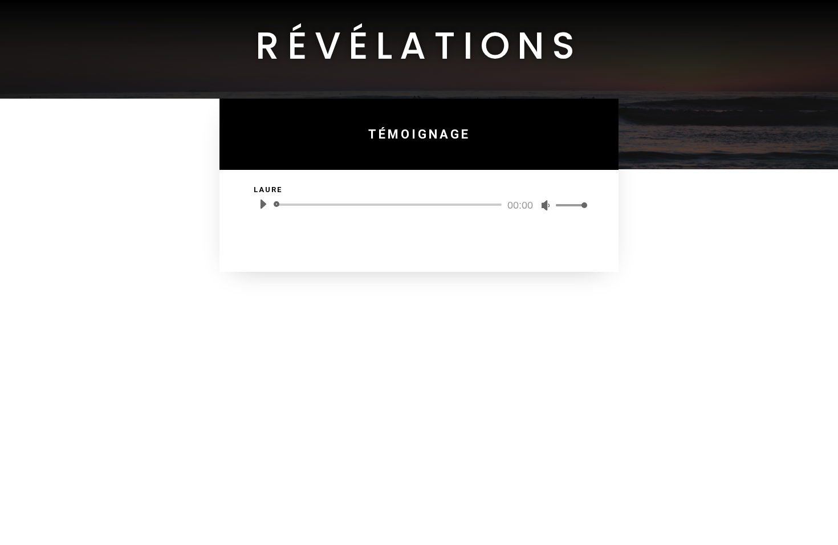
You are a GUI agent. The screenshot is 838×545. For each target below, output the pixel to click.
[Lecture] (263, 204)
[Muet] (545, 205)
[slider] (568, 205)
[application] (419, 204)
